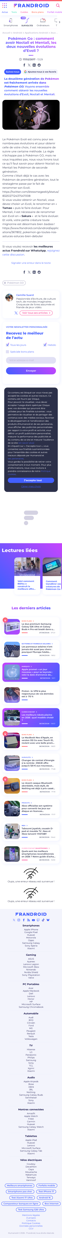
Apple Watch (31, 1116)
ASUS (31, 959)
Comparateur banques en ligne (20, 1203)
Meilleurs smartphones (19, 1185)
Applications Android (36, 32)
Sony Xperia (31, 945)
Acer (31, 988)
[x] (16, 313)
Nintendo (31, 969)
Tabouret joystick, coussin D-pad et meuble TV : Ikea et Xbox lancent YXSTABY (37, 831)
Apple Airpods (31, 1081)
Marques (26, 666)
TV (31, 1045)
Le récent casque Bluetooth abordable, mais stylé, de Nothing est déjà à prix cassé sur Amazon (37, 786)
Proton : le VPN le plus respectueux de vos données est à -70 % (37, 694)
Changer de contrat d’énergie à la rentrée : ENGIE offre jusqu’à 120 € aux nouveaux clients (38, 763)
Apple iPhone (31, 929)
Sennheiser (31, 1097)
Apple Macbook (31, 991)
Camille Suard (25, 295)
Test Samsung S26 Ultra (31, 1209)
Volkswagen (31, 1039)
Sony (31, 1063)
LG (31, 1052)
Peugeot (31, 1031)
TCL (31, 1065)
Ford (31, 1025)
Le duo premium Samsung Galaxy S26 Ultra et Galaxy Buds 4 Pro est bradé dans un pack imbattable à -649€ (38, 627)
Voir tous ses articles (35, 312)
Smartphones (31, 925)
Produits (26, 803)
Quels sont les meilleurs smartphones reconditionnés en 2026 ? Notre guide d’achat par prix (38, 854)
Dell (31, 993)
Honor (31, 999)
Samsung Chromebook (31, 1007)
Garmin (31, 1121)
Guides (24, 12)
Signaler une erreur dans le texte (31, 263)
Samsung (31, 1060)
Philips (31, 1057)
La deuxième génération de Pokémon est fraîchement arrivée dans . (31, 82)
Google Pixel (31, 932)
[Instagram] (19, 920)
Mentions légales (31, 1215)
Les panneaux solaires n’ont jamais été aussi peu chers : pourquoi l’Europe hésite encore (37, 649)
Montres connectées (31, 1109)
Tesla (31, 1036)
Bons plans (38, 12)
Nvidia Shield (31, 972)
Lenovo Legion (31, 964)
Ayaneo (31, 961)
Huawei (31, 935)
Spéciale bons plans (22, 351)
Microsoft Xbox (31, 967)
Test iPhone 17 (46, 1191)
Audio (31, 1077)
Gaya (31, 1169)
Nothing (31, 1092)
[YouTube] (33, 920)
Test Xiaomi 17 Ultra (22, 1197)
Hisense (31, 1049)
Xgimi (31, 1068)
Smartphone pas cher (20, 1191)
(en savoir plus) (26, 443)
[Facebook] (24, 920)
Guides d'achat (28, 712)
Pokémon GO (15, 282)
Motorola (31, 937)
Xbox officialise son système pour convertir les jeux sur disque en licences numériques (37, 808)
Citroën (31, 1022)
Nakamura (31, 1174)
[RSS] (28, 920)
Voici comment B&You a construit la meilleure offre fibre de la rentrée (26, 585)
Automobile (31, 1013)
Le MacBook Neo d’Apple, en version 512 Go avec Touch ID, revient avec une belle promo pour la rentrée (38, 740)
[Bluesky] (48, 920)
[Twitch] (38, 920)
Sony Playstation (31, 975)
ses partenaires (16, 458)
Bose (31, 1084)
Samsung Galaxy (31, 943)
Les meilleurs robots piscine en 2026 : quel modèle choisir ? (38, 717)
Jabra (31, 1086)
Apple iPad (31, 1140)
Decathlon (31, 1166)
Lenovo (31, 996)
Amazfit (31, 1113)
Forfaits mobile (47, 1185)
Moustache (31, 1172)
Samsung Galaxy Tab (31, 1150)
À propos (31, 1217)
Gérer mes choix (31, 486)
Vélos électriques (31, 1160)
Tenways (31, 1177)
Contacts (31, 1220)
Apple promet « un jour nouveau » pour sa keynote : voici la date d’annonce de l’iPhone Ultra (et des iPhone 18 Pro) (37, 672)
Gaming (31, 954)
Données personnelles (31, 1226)
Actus (5, 12)
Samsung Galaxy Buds (31, 1095)
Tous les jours (18, 345)
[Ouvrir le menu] (4, 5)
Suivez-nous (12, 71)
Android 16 (45, 1197)
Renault (31, 1033)
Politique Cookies (31, 1223)
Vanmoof (31, 1180)
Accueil (6, 32)
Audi (31, 1017)
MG (31, 1028)
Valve (31, 977)
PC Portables (31, 984)
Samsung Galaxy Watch (31, 1127)
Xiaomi (31, 948)
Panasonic (31, 1054)
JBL (31, 1089)
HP (31, 1001)
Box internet (52, 1203)
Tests (14, 12)
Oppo (31, 940)
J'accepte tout (33, 480)
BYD (31, 1020)
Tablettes (31, 1136)
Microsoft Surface (31, 1004)
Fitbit (31, 1118)
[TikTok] (43, 920)
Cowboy (31, 1164)
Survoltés (26, 757)
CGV (31, 1228)
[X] (14, 920)
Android (17, 32)
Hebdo (51, 345)
